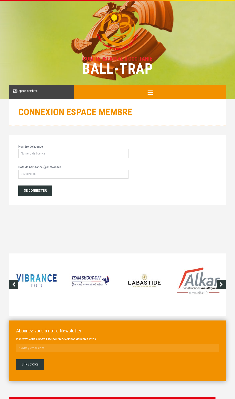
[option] (36, 285)
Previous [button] (13, 284)
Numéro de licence (30, 146)
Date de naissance (39, 167)
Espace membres (27, 91)
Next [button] (221, 284)
